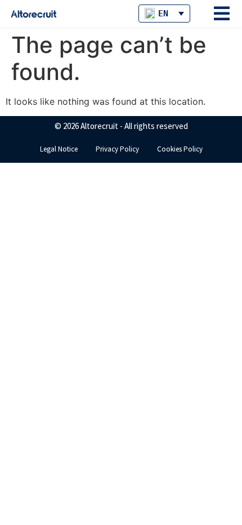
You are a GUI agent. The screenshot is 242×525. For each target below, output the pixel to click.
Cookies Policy (180, 149)
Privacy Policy (117, 149)
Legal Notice (59, 149)
